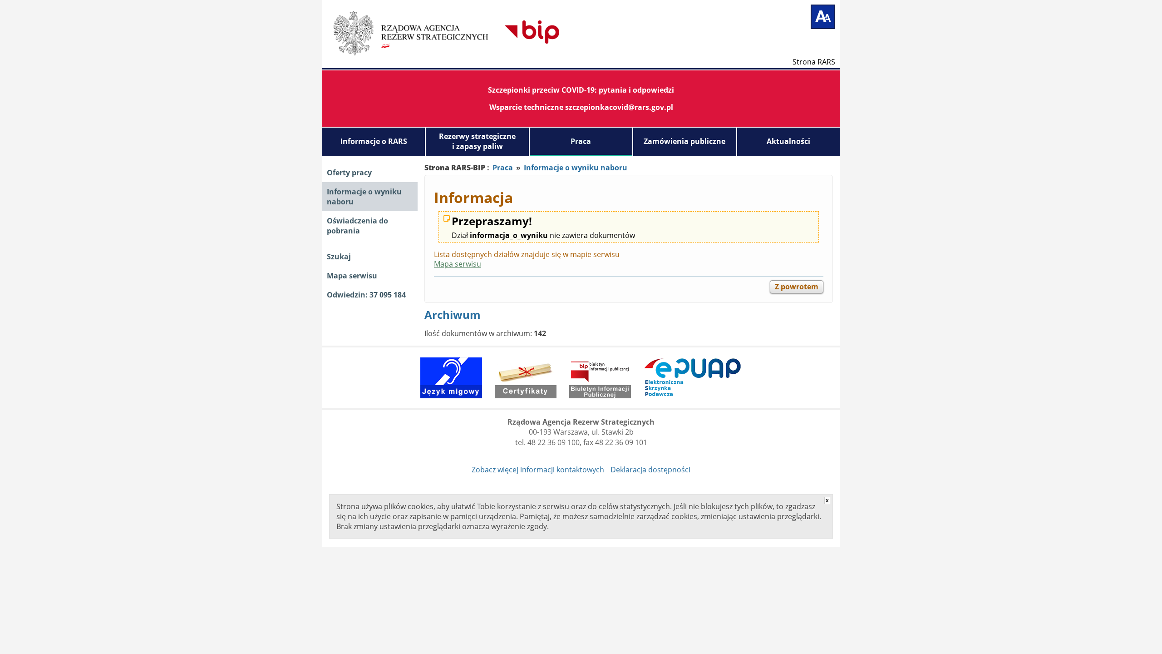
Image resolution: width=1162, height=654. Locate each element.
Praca (581, 141)
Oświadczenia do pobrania (357, 226)
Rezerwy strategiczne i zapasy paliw (477, 141)
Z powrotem (796, 287)
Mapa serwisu (352, 276)
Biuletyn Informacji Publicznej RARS (474, 32)
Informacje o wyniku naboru (364, 197)
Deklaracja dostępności (650, 470)
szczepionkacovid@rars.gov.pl (619, 107)
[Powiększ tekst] (823, 17)
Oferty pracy (349, 173)
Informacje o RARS (373, 141)
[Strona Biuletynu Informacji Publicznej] (600, 377)
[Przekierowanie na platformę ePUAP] (692, 377)
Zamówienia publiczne (684, 141)
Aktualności (788, 141)
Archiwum (452, 314)
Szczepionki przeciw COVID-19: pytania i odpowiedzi (581, 90)
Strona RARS (814, 61)
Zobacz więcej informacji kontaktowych (538, 470)
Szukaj (339, 257)
